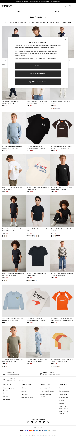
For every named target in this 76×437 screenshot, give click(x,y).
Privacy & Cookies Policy (47, 391)
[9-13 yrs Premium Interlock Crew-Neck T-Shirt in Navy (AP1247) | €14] (14, 256)
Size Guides (6, 399)
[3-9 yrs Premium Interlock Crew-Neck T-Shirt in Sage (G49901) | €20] (14, 342)
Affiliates (61, 400)
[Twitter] (48, 422)
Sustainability (63, 394)
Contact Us (6, 393)
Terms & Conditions (46, 388)
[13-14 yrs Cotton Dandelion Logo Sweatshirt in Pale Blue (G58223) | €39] (14, 301)
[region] (38, 62)
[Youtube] (44, 422)
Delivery (23, 388)
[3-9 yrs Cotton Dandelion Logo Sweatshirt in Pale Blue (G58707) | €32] (14, 128)
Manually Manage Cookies (45, 395)
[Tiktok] (36, 422)
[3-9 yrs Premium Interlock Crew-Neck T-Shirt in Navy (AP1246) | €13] (14, 211)
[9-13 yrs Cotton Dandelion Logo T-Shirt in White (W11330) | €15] (14, 170)
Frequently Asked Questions (8, 389)
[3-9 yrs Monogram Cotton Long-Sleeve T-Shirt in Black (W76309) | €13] (62, 170)
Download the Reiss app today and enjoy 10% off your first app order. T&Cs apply (38, 1)
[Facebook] (32, 422)
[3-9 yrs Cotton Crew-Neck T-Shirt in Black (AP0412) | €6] (62, 211)
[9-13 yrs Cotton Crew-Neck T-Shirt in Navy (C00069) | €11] (38, 211)
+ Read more (67, 22)
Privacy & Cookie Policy (48, 59)
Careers (61, 403)
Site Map (6, 396)
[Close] (65, 39)
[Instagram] (28, 422)
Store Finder (25, 394)
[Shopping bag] (70, 6)
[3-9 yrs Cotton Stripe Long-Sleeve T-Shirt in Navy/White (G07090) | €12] (62, 256)
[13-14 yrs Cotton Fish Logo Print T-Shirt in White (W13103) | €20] (38, 170)
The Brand (62, 388)
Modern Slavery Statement (63, 412)
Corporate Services (27, 397)
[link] (66, 6)
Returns (23, 391)
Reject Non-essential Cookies (38, 81)
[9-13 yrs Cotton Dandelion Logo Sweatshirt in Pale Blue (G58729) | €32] (38, 342)
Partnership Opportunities (63, 407)
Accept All (38, 65)
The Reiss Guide (64, 391)
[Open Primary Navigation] (74, 6)
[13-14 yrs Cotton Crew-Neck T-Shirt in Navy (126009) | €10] (38, 256)
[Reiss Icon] (6, 6)
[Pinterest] (40, 422)
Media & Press (63, 397)
